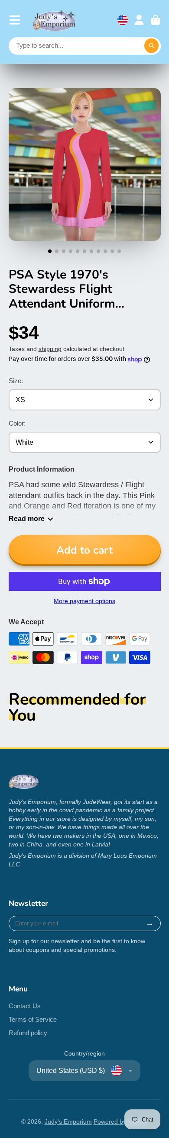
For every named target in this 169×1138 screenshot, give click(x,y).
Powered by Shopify (121, 1121)
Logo (54, 20)
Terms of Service (33, 1019)
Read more (27, 518)
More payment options (84, 600)
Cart (155, 20)
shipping (50, 348)
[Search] (151, 46)
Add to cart (84, 550)
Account (139, 20)
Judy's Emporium (68, 1121)
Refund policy (28, 1032)
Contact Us (25, 1006)
